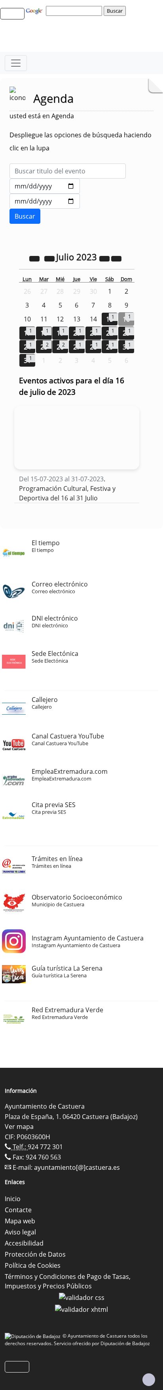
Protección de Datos (35, 1254)
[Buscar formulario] (24, 216)
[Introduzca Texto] (67, 171)
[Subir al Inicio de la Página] (148, 1379)
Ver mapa (19, 1126)
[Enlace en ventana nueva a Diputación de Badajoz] (34, 1335)
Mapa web (20, 1221)
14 (93, 319)
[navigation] (75, 11)
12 (60, 319)
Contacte (18, 1209)
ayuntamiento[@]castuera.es (77, 1167)
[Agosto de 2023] (116, 258)
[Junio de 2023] (50, 258)
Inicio (13, 1198)
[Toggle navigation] (16, 63)
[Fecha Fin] (44, 201)
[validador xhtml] (81, 1308)
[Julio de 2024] (105, 258)
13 (76, 319)
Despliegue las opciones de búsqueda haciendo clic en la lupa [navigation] (80, 141)
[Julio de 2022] (35, 258)
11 (43, 319)
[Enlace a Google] (35, 10)
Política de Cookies (33, 1265)
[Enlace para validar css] (81, 1297)
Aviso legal (20, 1232)
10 (27, 319)
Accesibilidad (24, 1243)
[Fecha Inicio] (44, 186)
